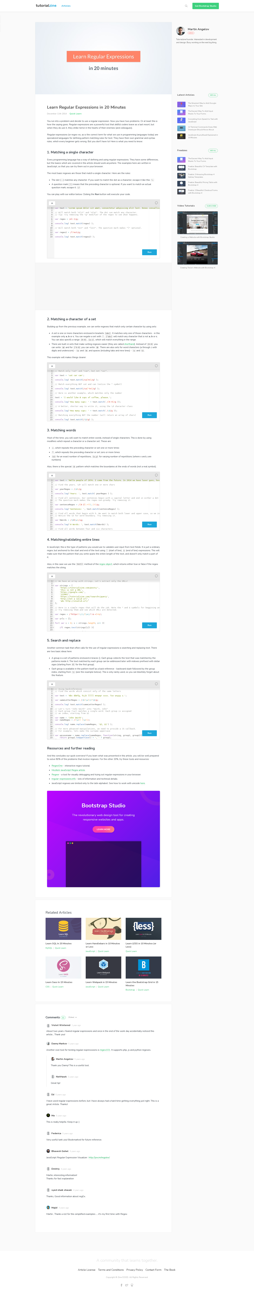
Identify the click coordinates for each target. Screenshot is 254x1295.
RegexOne (57, 765)
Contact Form (153, 1270)
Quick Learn (76, 113)
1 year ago (76, 1025)
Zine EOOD (123, 1277)
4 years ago (66, 1169)
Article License (86, 1270)
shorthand (129, 344)
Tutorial (46, 5)
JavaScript (90, 951)
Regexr (55, 774)
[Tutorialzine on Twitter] (126, 1285)
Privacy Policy (134, 1270)
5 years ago (73, 1043)
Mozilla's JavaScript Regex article (68, 770)
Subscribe (211, 206)
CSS (48, 986)
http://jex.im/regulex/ (99, 1157)
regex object (105, 564)
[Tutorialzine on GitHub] (132, 1285)
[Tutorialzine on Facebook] (121, 1285)
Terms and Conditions (111, 1270)
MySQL (49, 948)
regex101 (105, 1050)
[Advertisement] (103, 286)
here (142, 783)
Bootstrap (130, 989)
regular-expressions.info (64, 778)
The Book (169, 1270)
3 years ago (64, 1208)
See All (213, 95)
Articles (66, 6)
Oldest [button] (71, 1017)
